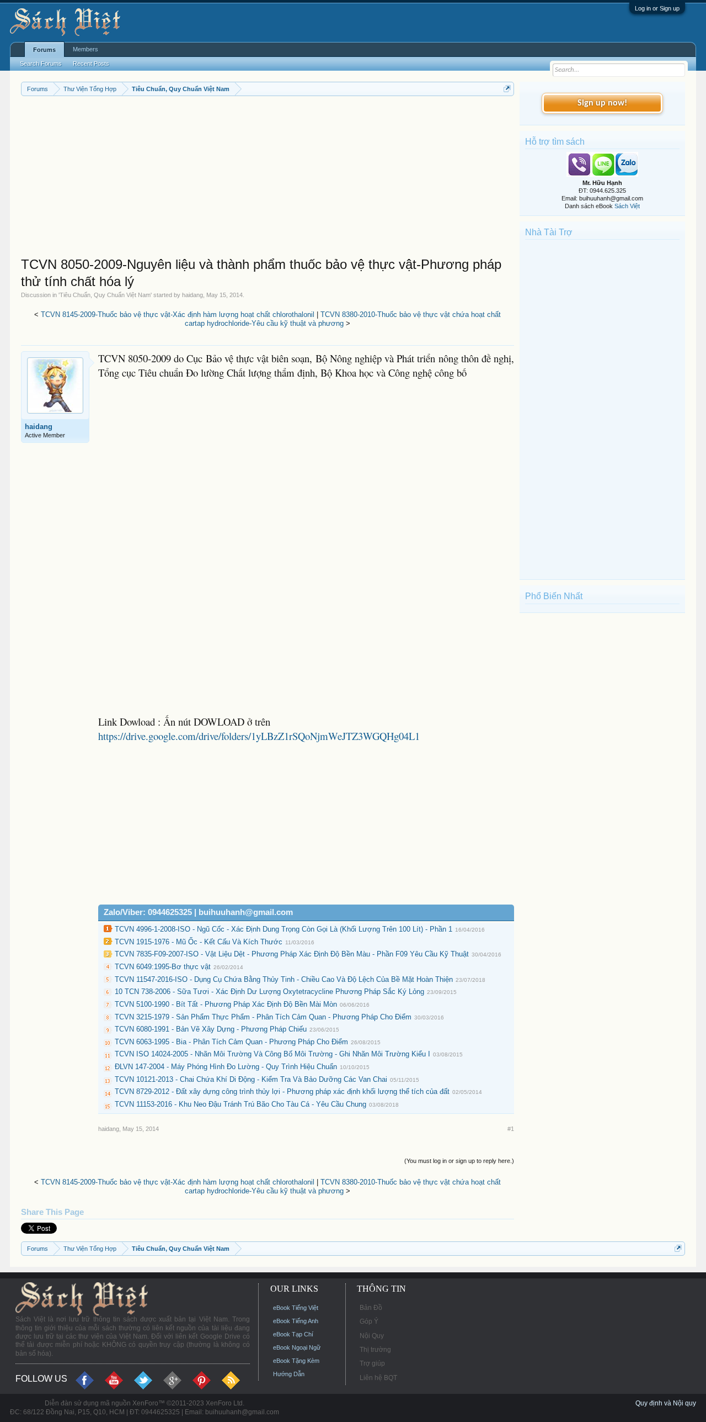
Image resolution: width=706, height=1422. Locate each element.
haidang (192, 295)
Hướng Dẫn (288, 1374)
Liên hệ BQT (378, 1378)
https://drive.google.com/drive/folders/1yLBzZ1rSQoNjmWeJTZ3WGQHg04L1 (259, 736)
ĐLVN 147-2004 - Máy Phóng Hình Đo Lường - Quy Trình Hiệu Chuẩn (226, 1066)
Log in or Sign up (657, 8)
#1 (510, 1128)
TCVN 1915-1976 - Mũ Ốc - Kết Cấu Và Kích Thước (198, 942)
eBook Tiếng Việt (295, 1307)
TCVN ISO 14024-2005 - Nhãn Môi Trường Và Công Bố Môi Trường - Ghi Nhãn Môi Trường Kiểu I (272, 1054)
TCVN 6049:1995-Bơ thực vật (163, 967)
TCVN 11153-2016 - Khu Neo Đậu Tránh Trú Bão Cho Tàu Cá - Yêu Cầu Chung (240, 1104)
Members (85, 49)
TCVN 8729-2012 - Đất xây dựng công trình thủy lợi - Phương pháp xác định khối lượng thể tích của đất (282, 1091)
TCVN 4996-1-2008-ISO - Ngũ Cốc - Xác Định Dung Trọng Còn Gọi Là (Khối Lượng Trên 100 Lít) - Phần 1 (283, 929)
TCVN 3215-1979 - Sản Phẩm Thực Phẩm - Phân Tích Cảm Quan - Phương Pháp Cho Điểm (263, 1017)
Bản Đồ (371, 1308)
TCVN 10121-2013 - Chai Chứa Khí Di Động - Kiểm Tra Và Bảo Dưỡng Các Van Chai (251, 1079)
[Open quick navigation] (507, 88)
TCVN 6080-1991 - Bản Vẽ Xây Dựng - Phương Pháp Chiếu (211, 1029)
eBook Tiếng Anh (295, 1321)
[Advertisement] (267, 179)
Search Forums (41, 63)
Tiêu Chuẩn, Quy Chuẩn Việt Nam (105, 295)
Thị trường (375, 1350)
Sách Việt (627, 206)
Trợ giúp (372, 1363)
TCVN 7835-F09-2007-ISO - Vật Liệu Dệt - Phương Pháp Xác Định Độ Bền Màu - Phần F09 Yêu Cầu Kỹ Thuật (292, 954)
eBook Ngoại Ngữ (296, 1347)
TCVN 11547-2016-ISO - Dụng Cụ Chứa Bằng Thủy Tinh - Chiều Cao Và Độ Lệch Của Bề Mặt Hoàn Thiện (284, 979)
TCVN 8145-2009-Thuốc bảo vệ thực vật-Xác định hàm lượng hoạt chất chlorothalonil (177, 314)
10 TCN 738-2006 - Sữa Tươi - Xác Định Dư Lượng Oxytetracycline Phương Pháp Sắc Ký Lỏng (269, 991)
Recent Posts (91, 63)
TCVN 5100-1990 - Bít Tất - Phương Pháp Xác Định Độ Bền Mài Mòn (226, 1004)
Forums (44, 49)
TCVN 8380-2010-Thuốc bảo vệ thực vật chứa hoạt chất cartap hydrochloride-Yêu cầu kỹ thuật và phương (343, 319)
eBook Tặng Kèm (296, 1360)
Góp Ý (369, 1321)
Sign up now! (602, 103)
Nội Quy (372, 1336)
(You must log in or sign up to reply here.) (459, 1160)
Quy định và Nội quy (665, 1403)
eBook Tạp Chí (293, 1334)
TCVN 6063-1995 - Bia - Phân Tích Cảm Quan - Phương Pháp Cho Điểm (231, 1042)
